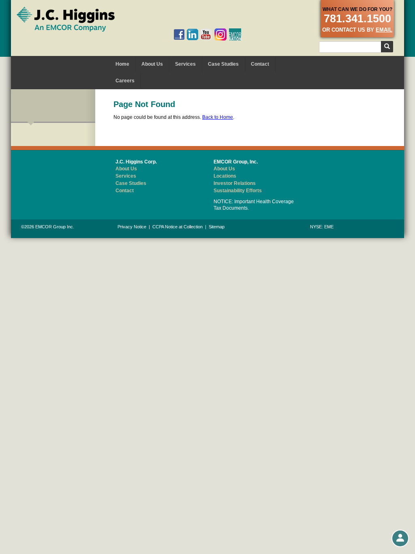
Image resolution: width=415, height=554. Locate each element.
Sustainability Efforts (238, 190)
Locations (225, 176)
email (384, 30)
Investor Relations (235, 183)
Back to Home (217, 117)
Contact (260, 64)
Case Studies (223, 64)
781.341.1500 (357, 19)
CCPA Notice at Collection (177, 226)
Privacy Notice (132, 226)
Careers (125, 81)
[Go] (387, 46)
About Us (152, 64)
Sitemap (217, 226)
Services (185, 64)
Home (122, 64)
